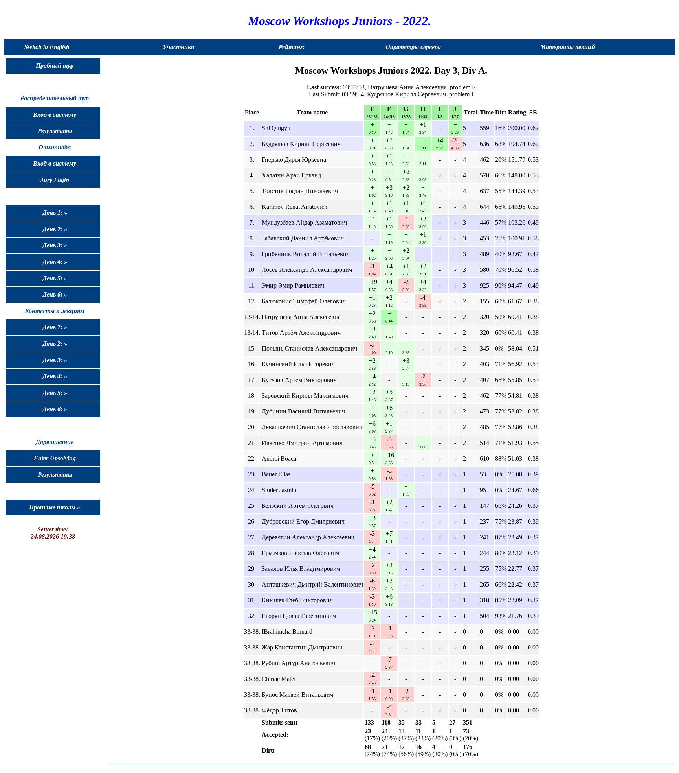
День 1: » (54, 212)
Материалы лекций (567, 47)
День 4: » (54, 261)
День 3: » (54, 245)
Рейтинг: (292, 47)
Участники (179, 47)
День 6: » (54, 294)
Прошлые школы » (54, 507)
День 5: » (54, 278)
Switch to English (47, 47)
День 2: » (54, 229)
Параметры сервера (413, 47)
